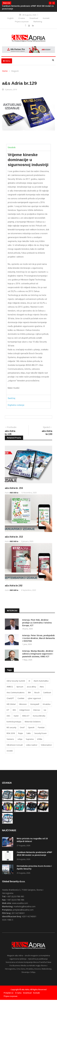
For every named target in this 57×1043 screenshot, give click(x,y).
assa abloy (31, 686)
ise (45, 710)
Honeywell (34, 704)
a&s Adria (14, 492)
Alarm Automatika (41, 681)
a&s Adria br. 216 (14, 488)
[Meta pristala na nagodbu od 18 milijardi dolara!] (8, 842)
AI (29, 681)
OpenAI (31, 727)
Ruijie (20, 733)
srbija (20, 739)
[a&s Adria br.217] (43, 811)
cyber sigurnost (34, 698)
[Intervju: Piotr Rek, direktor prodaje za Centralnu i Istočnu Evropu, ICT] (12, 625)
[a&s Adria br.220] (7, 811)
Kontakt (46, 18)
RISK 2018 (11, 733)
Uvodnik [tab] (11, 147)
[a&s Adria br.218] (31, 811)
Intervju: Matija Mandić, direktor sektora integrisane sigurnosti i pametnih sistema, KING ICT (37, 654)
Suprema (30, 739)
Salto (28, 733)
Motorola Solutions (33, 721)
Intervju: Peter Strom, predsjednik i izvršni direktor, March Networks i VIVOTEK (38, 638)
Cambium (47, 692)
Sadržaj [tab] (11, 398)
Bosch (37, 692)
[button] (50, 3)
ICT (8, 710)
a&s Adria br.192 (13, 585)
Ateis (42, 686)
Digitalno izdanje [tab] (16, 405)
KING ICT (25, 716)
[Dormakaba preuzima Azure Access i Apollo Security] (8, 870)
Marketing (37, 21)
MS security (11, 727)
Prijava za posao (22, 21)
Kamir (16, 716)
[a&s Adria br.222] (31, 799)
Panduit (41, 727)
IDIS (14, 710)
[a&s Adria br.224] (7, 799)
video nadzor (31, 745)
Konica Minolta (39, 716)
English (10, 18)
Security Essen (40, 733)
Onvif (22, 727)
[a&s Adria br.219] (19, 811)
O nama (21, 18)
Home (5, 71)
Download (34, 18)
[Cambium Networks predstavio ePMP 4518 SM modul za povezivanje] (8, 856)
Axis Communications (15, 692)
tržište (39, 739)
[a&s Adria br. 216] (7, 822)
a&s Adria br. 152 (14, 537)
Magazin (15, 71)
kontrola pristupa (14, 721)
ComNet (21, 698)
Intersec (36, 710)
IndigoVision (25, 710)
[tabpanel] (28, 273)
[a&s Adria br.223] (19, 799)
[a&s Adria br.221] (43, 799)
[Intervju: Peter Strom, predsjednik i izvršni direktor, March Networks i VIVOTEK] (12, 640)
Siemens (10, 739)
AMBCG (10, 686)
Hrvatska (46, 704)
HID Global (11, 704)
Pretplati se (8, 993)
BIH (29, 692)
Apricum (19, 686)
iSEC (8, 716)
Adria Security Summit (16, 681)
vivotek (10, 750)
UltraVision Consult (15, 745)
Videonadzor (46, 745)
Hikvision (23, 704)
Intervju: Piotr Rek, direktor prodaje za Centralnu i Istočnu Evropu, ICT (37, 623)
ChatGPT (10, 698)
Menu (7, 61)
